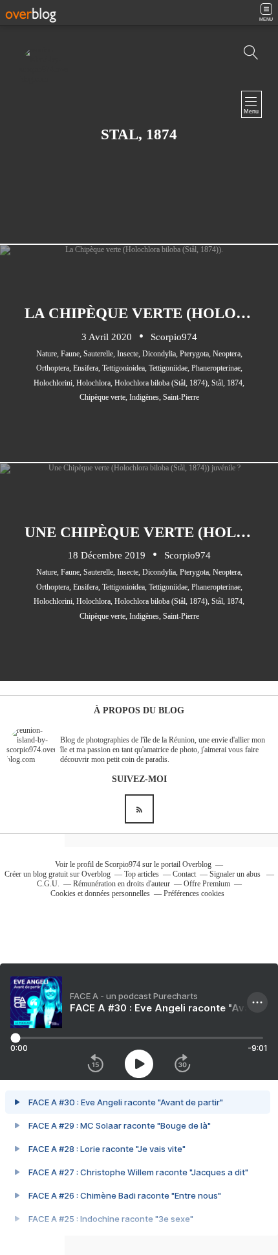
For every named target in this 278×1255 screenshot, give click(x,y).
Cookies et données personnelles (100, 893)
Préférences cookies (194, 893)
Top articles (141, 874)
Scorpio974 (122, 864)
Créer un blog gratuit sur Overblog (58, 874)
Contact (184, 874)
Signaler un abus (235, 874)
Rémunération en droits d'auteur (121, 883)
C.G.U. (48, 883)
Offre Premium (207, 883)
